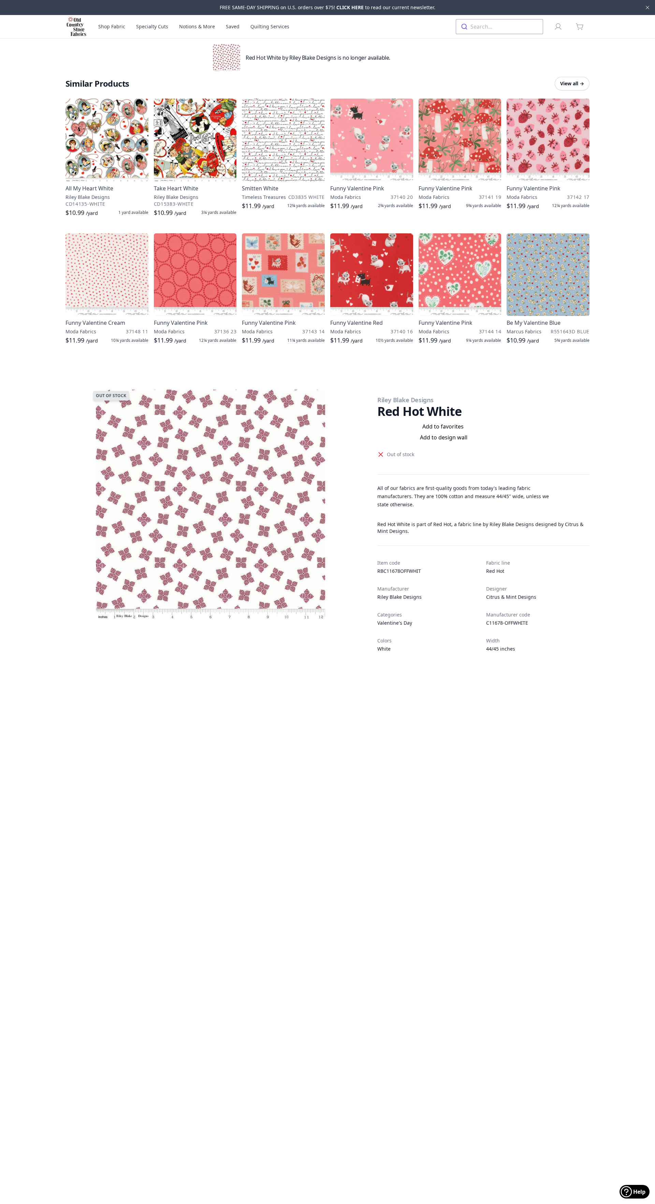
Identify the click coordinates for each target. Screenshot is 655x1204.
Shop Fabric (111, 26)
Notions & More (197, 26)
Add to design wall (443, 437)
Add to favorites (443, 426)
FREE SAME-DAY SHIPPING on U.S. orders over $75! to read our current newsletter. (327, 7)
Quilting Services (269, 26)
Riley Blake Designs (405, 400)
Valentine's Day (394, 623)
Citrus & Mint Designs (511, 597)
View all (572, 83)
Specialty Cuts (152, 26)
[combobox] (499, 26)
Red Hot (495, 571)
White (384, 648)
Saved (232, 26)
